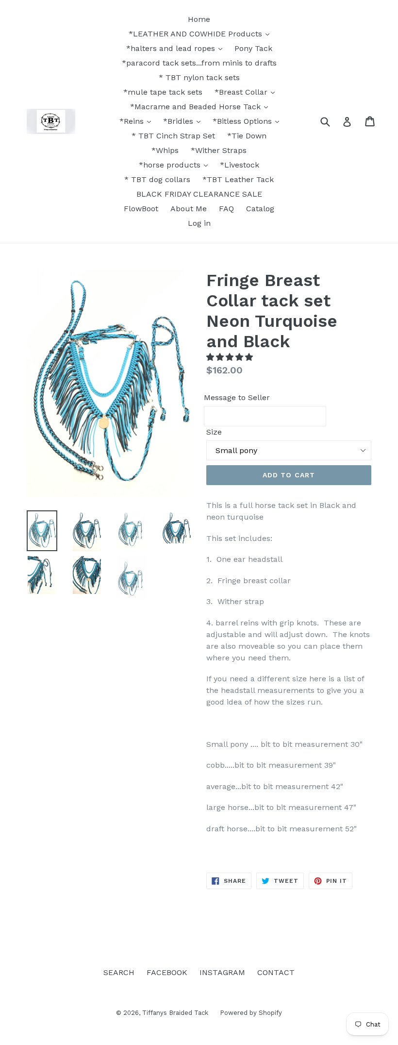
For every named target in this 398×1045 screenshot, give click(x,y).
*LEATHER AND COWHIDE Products (197, 33)
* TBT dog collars (157, 179)
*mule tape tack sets (162, 92)
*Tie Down (246, 135)
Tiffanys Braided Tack (176, 1012)
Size (214, 432)
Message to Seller (237, 397)
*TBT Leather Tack (238, 179)
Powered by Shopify (251, 1012)
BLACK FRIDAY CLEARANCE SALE (199, 194)
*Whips (165, 150)
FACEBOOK (167, 972)
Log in (199, 223)
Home (199, 19)
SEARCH (118, 972)
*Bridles (179, 121)
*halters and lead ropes (171, 48)
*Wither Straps (219, 150)
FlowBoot (141, 208)
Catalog (260, 208)
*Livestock (239, 164)
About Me (188, 208)
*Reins (132, 121)
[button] (230, 357)
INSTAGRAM (222, 972)
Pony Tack (253, 48)
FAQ (226, 208)
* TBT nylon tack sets (199, 77)
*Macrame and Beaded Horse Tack (196, 106)
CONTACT (276, 972)
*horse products (171, 164)
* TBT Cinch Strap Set (173, 135)
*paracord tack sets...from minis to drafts (199, 62)
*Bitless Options (243, 121)
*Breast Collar (242, 92)
